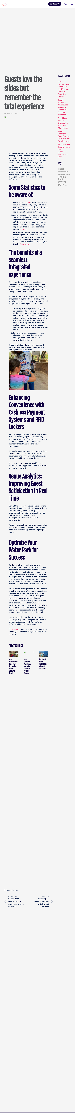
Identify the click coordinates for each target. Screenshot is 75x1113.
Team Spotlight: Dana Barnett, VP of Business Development (64, 136)
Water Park (62, 183)
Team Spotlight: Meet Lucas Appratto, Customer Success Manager (27, 666)
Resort (67, 174)
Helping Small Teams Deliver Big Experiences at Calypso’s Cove (64, 150)
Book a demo (14, 629)
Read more (24, 244)
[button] (65, 4)
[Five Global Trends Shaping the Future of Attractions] (43, 654)
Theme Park (62, 178)
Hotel (61, 168)
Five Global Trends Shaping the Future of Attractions (42, 664)
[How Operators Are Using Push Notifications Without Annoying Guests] (13, 654)
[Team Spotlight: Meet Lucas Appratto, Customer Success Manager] (28, 654)
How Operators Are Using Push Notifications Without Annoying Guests (13, 666)
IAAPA (24, 229)
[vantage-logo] (4, 4)
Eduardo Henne (11, 890)
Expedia (27, 202)
